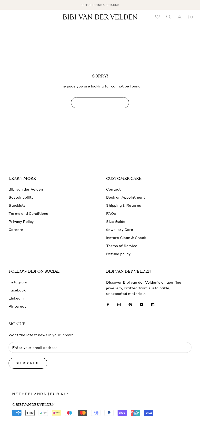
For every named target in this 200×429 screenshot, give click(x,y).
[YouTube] (141, 304)
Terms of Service (121, 245)
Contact (113, 189)
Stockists (17, 205)
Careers (16, 229)
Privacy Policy (21, 221)
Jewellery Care (119, 229)
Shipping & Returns (123, 205)
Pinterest (17, 306)
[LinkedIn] (152, 304)
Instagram (18, 282)
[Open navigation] (11, 17)
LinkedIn (16, 298)
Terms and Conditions (28, 213)
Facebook (17, 290)
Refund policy (118, 253)
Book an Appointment (125, 197)
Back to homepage (100, 103)
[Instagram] (119, 304)
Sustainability (21, 197)
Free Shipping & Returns (100, 4)
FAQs (111, 213)
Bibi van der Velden (26, 189)
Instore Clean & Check (126, 237)
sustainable (159, 288)
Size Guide (115, 221)
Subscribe (28, 363)
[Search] (168, 17)
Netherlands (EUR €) (38, 394)
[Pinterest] (130, 304)
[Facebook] (108, 304)
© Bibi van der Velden (33, 404)
